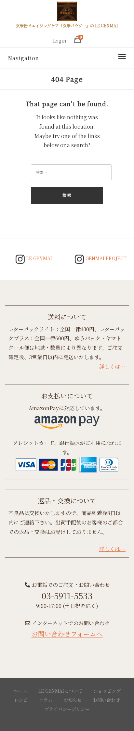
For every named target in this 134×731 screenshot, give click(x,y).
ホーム (20, 690)
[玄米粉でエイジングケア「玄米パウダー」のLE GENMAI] (67, 12)
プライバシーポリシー (67, 709)
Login (59, 40)
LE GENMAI (38, 258)
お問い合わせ (106, 700)
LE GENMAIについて (60, 690)
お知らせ (72, 700)
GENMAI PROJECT (105, 258)
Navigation (23, 58)
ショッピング (107, 690)
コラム (45, 700)
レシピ (21, 700)
